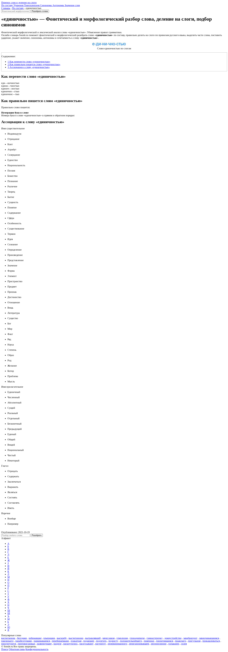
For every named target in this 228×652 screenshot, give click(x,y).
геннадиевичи (137, 638)
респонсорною (158, 643)
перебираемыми (60, 641)
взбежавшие (35, 638)
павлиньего (7, 641)
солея (184, 643)
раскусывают (86, 643)
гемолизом (122, 638)
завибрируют (190, 638)
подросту (113, 641)
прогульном (194, 641)
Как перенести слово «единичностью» (29, 61)
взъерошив (49, 638)
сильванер (173, 643)
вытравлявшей (93, 638)
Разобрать (37, 535)
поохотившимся (164, 641)
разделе (57, 643)
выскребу (62, 638)
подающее (88, 641)
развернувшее (44, 643)
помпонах (149, 641)
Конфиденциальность (36, 649)
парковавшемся (42, 641)
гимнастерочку (155, 638)
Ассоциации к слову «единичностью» (29, 67)
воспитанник (8, 638)
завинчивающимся (209, 638)
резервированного (117, 643)
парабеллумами (23, 641)
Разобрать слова (40, 11)
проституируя (8, 643)
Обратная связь (17, 649)
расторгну (100, 643)
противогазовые (26, 643)
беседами (22, 638)
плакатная (76, 641)
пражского (180, 641)
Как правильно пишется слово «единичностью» (34, 64)
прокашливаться (211, 641)
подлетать (101, 641)
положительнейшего (131, 641)
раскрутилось (70, 643)
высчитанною (76, 638)
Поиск (4, 649)
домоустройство (172, 638)
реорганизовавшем (139, 643)
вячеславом (109, 638)
